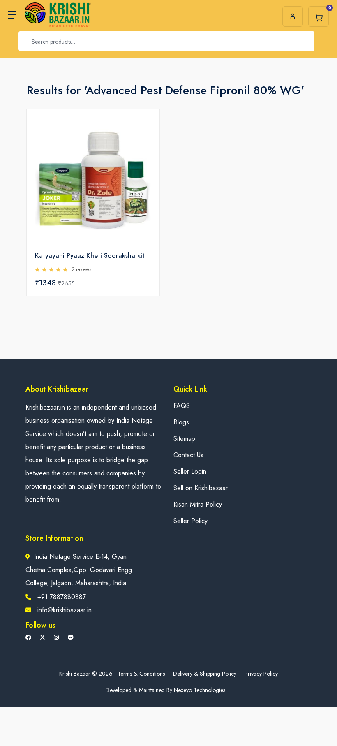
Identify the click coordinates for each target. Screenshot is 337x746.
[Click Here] (144, 129)
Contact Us (188, 455)
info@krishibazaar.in (64, 610)
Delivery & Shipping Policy (204, 674)
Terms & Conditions (141, 674)
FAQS (181, 405)
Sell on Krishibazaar (200, 488)
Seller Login (189, 471)
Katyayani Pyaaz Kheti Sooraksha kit (90, 255)
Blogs (181, 422)
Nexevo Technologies (199, 690)
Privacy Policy (261, 674)
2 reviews (81, 269)
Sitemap (184, 438)
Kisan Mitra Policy (197, 504)
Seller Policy (190, 521)
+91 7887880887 (61, 597)
